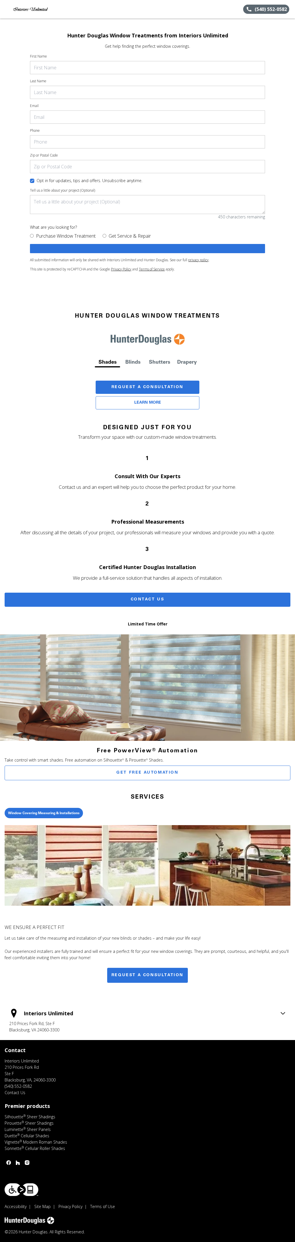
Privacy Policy (121, 269)
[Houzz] (18, 1163)
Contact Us (147, 600)
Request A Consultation (147, 387)
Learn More (147, 403)
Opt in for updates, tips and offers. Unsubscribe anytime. (89, 180)
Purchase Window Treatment (66, 236)
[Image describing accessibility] (21, 1190)
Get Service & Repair (130, 236)
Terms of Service (152, 269)
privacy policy (198, 259)
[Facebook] (9, 1163)
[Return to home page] (30, 9)
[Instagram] (27, 1163)
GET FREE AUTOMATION (147, 773)
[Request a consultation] (147, 248)
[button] (6, 9)
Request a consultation (147, 975)
